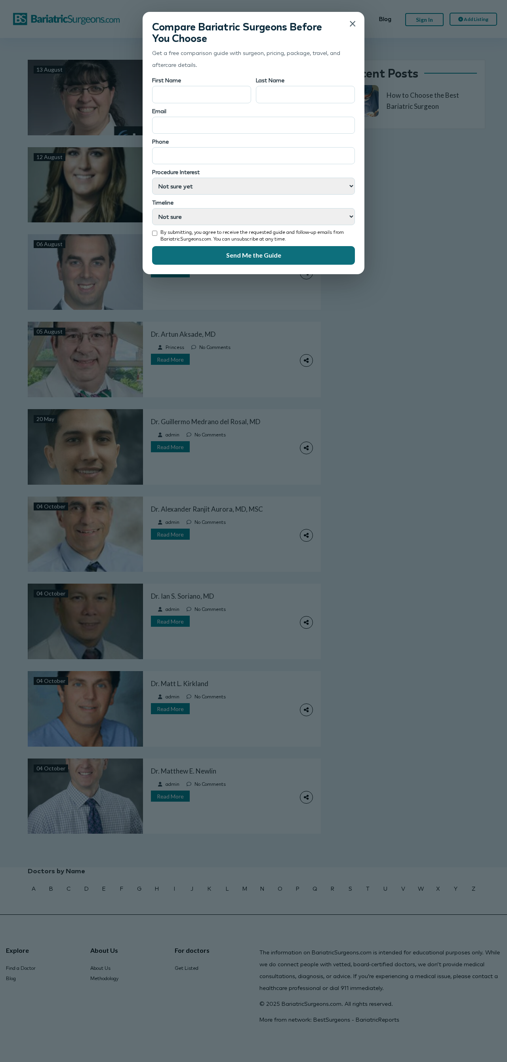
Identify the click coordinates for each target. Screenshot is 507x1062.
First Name (166, 80)
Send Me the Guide (253, 255)
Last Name (270, 80)
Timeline (162, 202)
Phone (160, 141)
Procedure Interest (176, 172)
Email (159, 111)
